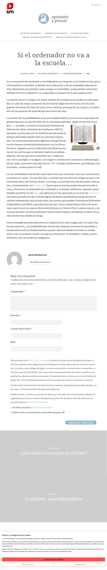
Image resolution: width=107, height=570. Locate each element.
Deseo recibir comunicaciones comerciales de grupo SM (38, 412)
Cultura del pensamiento (30, 33)
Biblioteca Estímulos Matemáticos (37, 37)
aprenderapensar (73, 73)
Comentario (17, 291)
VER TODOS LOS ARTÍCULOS (40, 262)
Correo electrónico (21, 328)
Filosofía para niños (80, 33)
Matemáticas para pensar (56, 33)
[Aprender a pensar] (53, 18)
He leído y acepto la (32, 407)
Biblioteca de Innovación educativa (71, 37)
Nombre (15, 315)
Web (12, 342)
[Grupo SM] (10, 7)
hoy (13, 125)
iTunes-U (93, 193)
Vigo (36, 193)
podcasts (40, 185)
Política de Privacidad (39, 360)
